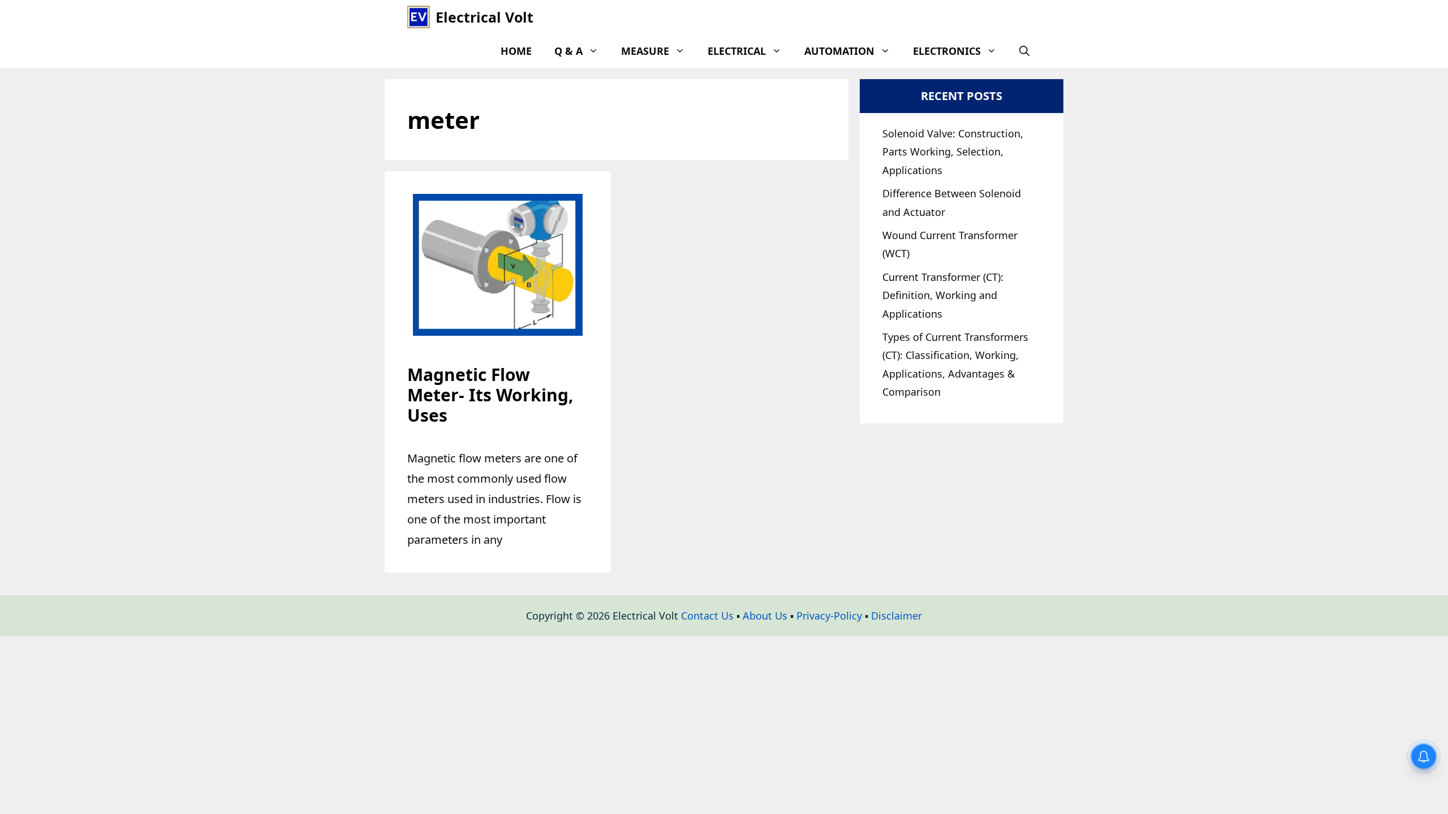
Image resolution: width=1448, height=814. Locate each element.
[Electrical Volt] (418, 17)
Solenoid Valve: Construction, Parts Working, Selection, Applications (952, 152)
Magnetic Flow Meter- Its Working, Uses (490, 395)
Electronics (947, 51)
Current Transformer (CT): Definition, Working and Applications (942, 295)
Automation (839, 51)
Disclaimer (896, 615)
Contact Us (707, 615)
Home (516, 51)
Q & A (568, 51)
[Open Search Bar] (1024, 51)
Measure (645, 51)
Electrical (737, 51)
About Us (765, 615)
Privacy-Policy (829, 615)
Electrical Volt (484, 17)
